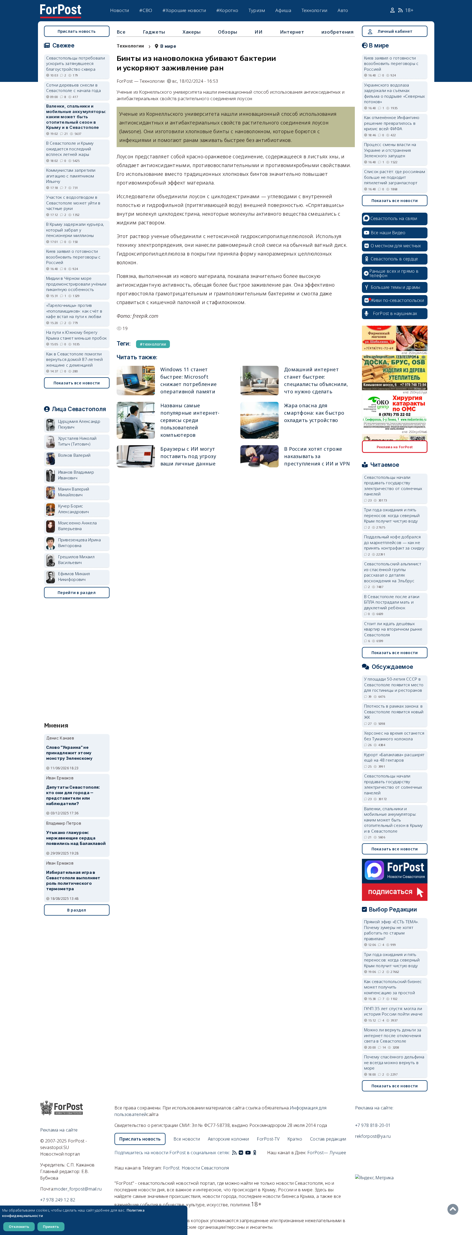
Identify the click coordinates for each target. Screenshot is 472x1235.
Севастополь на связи (393, 218)
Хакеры (191, 32)
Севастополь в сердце (394, 258)
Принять (51, 1226)
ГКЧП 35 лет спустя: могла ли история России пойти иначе (393, 1011)
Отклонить (19, 1226)
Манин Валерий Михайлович (73, 491)
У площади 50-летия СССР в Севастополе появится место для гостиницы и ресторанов (394, 684)
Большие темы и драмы (395, 287)
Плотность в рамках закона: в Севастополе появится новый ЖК (394, 711)
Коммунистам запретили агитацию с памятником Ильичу (71, 175)
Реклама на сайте (59, 1130)
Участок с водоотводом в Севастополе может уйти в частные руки (73, 202)
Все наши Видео (388, 232)
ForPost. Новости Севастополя (196, 1168)
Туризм (257, 10)
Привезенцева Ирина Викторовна (79, 542)
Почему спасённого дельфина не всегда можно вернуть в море (394, 1062)
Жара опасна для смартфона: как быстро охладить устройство (314, 412)
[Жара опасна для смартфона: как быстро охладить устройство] (259, 420)
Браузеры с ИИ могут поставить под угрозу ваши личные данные (188, 456)
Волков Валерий (74, 455)
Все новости (186, 1139)
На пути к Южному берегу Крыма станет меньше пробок (76, 335)
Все (121, 32)
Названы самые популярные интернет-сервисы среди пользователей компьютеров (190, 420)
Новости (119, 10)
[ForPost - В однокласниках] (254, 1153)
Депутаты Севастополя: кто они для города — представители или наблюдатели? (73, 795)
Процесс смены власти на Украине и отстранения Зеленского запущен (390, 150)
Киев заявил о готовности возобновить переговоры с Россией (73, 256)
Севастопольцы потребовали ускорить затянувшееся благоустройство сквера (75, 63)
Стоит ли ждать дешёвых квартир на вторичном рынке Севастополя (393, 629)
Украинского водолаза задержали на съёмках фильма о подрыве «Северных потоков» (394, 93)
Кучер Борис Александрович (73, 508)
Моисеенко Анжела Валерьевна (77, 525)
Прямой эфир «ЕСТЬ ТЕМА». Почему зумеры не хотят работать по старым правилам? (391, 930)
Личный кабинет (394, 31)
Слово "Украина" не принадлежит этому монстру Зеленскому (69, 753)
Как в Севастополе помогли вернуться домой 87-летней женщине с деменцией (74, 359)
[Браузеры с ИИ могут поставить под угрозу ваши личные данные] (136, 456)
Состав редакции (328, 1139)
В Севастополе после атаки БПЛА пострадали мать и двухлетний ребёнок (392, 602)
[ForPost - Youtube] (248, 1153)
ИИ (258, 32)
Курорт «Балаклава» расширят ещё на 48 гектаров (394, 757)
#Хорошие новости (184, 10)
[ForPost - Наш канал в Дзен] (258, 1153)
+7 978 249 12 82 (57, 1200)
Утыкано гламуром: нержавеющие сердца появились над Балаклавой (76, 838)
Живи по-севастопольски (397, 300)
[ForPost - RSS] (234, 1153)
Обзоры (227, 32)
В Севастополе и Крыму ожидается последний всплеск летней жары (70, 148)
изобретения (337, 32)
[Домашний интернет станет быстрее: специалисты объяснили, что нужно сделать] (259, 380)
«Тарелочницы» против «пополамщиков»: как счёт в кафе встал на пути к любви (74, 310)
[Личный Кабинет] (393, 10)
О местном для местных (396, 245)
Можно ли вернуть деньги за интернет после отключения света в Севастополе (392, 1035)
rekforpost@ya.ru (373, 1136)
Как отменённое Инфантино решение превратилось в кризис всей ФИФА (392, 123)
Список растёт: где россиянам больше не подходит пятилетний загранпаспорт (394, 177)
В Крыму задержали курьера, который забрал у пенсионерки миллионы (75, 229)
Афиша (283, 10)
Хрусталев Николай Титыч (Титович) (77, 441)
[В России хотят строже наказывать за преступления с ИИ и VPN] (259, 456)
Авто (343, 10)
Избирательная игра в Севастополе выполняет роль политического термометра (73, 880)
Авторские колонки (228, 1139)
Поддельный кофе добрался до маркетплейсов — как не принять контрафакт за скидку (394, 542)
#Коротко (227, 10)
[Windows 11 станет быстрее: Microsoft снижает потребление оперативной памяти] (136, 380)
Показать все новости (77, 382)
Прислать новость (77, 31)
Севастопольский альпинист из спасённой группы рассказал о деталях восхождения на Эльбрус (392, 572)
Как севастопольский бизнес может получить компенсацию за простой (393, 987)
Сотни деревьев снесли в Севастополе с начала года (73, 87)
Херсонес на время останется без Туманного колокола (394, 735)
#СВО (145, 10)
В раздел (76, 910)
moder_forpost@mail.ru (78, 1189)
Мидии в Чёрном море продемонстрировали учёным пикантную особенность (76, 283)
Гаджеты (154, 32)
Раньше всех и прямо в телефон (393, 273)
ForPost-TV (268, 1139)
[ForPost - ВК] (241, 1153)
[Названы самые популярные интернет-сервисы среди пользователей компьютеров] (136, 420)
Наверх (454, 1209)
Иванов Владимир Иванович (76, 474)
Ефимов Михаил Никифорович (74, 576)
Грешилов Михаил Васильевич (76, 559)
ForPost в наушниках (395, 313)
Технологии (315, 10)
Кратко (294, 1139)
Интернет (292, 32)
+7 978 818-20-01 (373, 1125)
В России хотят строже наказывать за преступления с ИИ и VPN (317, 456)
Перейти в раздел (77, 592)
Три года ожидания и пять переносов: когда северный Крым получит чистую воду (392, 515)
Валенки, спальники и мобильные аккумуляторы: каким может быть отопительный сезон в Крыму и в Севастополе (76, 116)
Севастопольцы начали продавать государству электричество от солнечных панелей (393, 485)
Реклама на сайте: (374, 1108)
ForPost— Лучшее (326, 1153)
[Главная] (60, 8)
